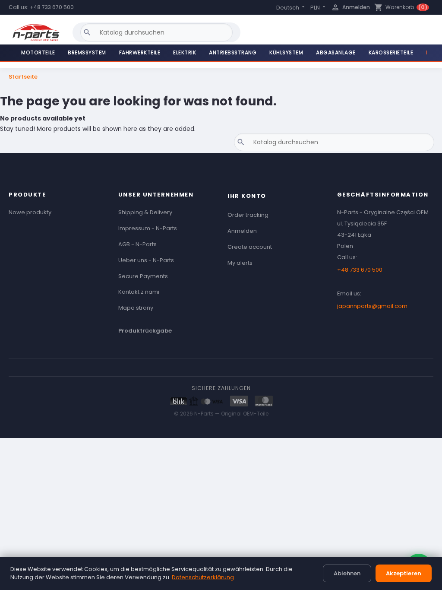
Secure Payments (143, 276)
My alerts (240, 263)
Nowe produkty (30, 212)
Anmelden (242, 231)
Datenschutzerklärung (203, 577)
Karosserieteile (391, 52)
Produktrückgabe (145, 331)
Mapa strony (135, 308)
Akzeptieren (403, 573)
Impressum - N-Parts (147, 228)
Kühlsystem (286, 52)
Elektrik (184, 52)
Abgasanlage (336, 52)
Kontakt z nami (138, 292)
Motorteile (38, 52)
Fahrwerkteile (140, 52)
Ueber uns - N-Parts (146, 260)
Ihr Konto (246, 196)
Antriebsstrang (232, 52)
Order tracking (247, 215)
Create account (249, 247)
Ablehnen (347, 573)
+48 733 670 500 (52, 7)
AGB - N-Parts (137, 244)
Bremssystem (87, 52)
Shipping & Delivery (145, 212)
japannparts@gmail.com (372, 306)
